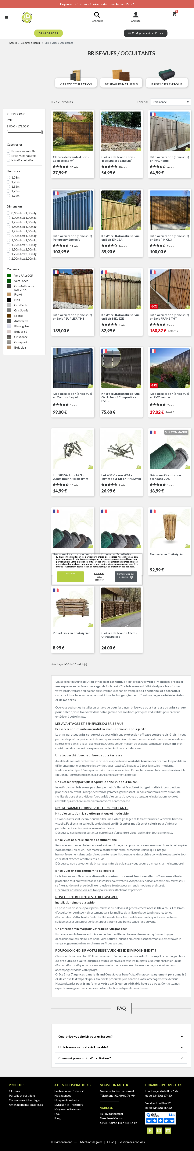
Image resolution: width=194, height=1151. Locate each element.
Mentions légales (91, 1142)
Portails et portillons (22, 1095)
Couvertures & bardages (25, 1100)
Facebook (150, 1131)
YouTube (159, 1131)
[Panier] (174, 14)
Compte (136, 20)
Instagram (168, 1131)
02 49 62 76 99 (125, 1095)
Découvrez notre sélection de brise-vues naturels (86, 863)
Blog (57, 1118)
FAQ (57, 1113)
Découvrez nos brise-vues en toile (77, 890)
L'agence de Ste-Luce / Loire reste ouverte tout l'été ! (97, 4)
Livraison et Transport (68, 1104)
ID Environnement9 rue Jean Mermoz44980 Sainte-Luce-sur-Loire (118, 1118)
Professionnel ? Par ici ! (69, 1091)
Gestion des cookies (132, 1142)
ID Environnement (60, 1142)
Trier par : (143, 102)
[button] (48, 33)
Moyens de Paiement (68, 1109)
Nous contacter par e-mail (117, 1091)
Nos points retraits (66, 1100)
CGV (110, 1142)
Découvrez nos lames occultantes (77, 832)
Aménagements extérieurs (26, 1104)
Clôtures (14, 1091)
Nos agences (62, 1095)
